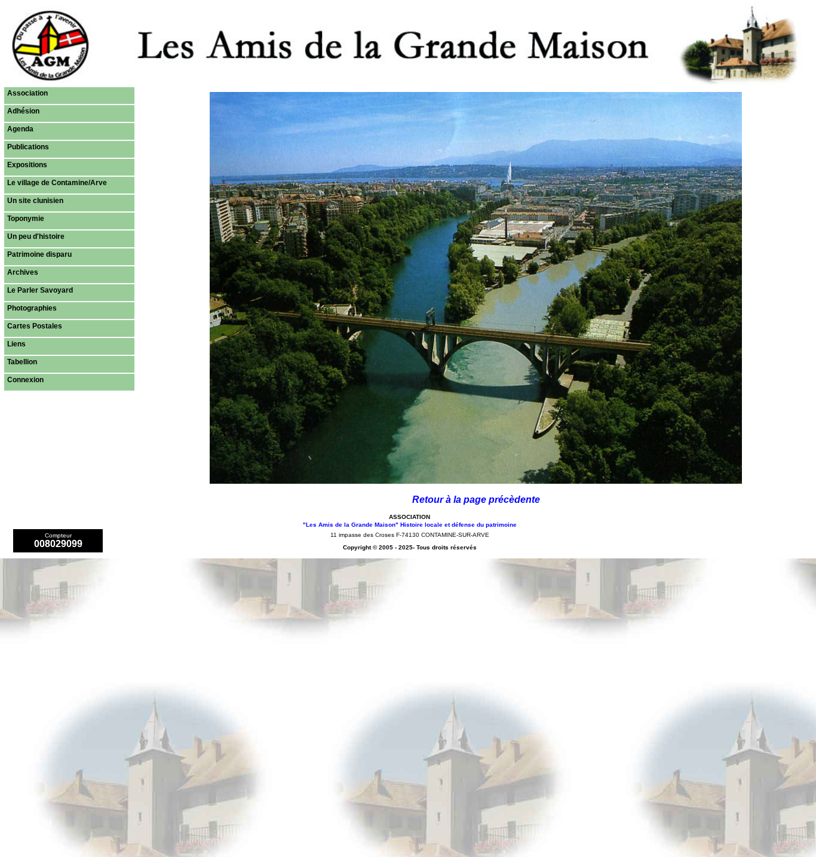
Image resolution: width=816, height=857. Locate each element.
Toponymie (25, 218)
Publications (28, 147)
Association (27, 93)
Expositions (27, 165)
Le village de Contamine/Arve (57, 183)
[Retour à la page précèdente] (476, 480)
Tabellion (22, 362)
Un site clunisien (35, 200)
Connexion (25, 380)
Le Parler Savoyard (40, 290)
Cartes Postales (34, 326)
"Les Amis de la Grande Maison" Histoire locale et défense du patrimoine (410, 524)
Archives (22, 272)
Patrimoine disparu (39, 254)
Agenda (20, 129)
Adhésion (23, 111)
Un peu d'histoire (36, 236)
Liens (16, 344)
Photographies (32, 308)
